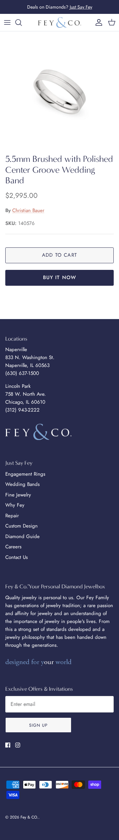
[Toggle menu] (7, 22)
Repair (12, 515)
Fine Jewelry (18, 494)
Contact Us (16, 557)
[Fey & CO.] (59, 22)
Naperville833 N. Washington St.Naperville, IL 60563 (30, 357)
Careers (13, 546)
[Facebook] (7, 745)
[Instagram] (17, 745)
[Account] (97, 22)
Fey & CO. (29, 817)
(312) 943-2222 (22, 410)
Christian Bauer (28, 210)
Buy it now (59, 277)
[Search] (22, 22)
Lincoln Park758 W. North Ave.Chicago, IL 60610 (25, 394)
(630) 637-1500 (22, 373)
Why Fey (14, 505)
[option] (59, 90)
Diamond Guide (22, 536)
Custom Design (21, 526)
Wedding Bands (22, 484)
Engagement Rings (25, 474)
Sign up (38, 725)
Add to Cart (59, 255)
